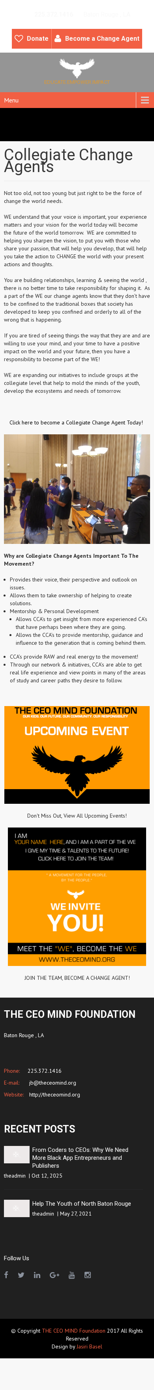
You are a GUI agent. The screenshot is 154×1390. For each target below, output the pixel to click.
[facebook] (6, 1275)
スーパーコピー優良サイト (54, 1370)
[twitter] (21, 1275)
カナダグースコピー (54, 1386)
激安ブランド (34, 1378)
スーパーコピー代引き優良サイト (109, 1362)
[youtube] (72, 1275)
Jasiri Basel (89, 1346)
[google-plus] (54, 1275)
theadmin (15, 1175)
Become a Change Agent (102, 38)
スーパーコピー (107, 1378)
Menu (11, 100)
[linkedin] (37, 1275)
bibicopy (10, 1370)
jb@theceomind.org (52, 1082)
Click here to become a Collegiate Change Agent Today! (77, 422)
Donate (38, 38)
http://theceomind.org (54, 1094)
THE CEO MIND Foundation (73, 1330)
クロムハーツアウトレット (33, 1362)
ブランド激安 (69, 1378)
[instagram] (88, 1275)
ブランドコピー (108, 1370)
